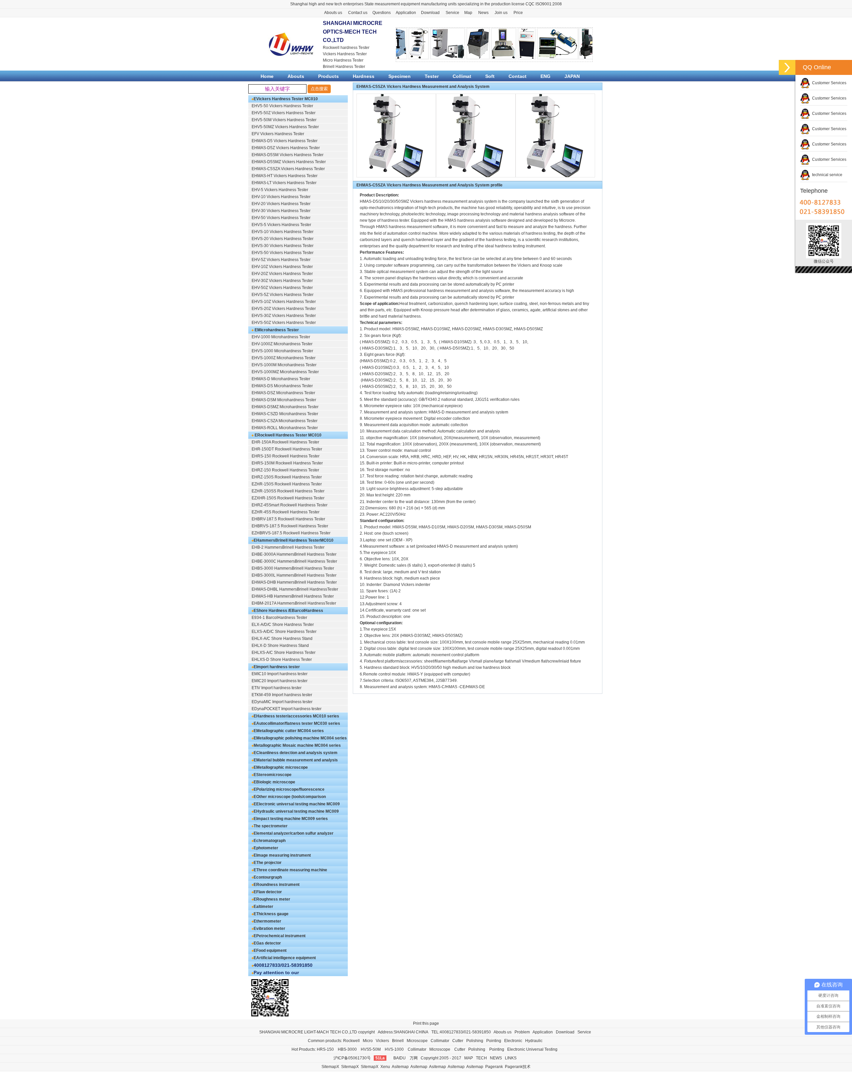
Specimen (399, 76)
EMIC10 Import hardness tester (280, 674)
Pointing (493, 1040)
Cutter (457, 1040)
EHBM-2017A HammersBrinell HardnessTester (294, 603)
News (483, 12)
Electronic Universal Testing (532, 1049)
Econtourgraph (268, 877)
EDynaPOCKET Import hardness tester (286, 708)
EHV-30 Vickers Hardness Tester (281, 210)
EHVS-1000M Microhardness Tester (284, 365)
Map (468, 12)
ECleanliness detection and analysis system (295, 752)
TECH (481, 1058)
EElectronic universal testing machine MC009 (297, 804)
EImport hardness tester (277, 667)
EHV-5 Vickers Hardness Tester (280, 189)
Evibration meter (269, 928)
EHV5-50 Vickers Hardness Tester (282, 106)
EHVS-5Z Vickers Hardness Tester (283, 294)
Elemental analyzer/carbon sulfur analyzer (293, 833)
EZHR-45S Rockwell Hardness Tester (286, 512)
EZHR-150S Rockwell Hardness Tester (287, 484)
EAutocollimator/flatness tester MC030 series (297, 723)
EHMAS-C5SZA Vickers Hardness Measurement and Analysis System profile (429, 185)
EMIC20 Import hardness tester (280, 681)
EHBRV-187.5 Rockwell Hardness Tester (288, 519)
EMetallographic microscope (281, 767)
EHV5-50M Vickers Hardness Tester (284, 120)
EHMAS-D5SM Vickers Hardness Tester (287, 154)
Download (430, 12)
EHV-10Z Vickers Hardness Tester (282, 266)
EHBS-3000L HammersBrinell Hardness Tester (294, 575)
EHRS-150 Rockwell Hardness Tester (286, 456)
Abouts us (333, 12)
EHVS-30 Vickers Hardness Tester (283, 245)
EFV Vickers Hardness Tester (278, 134)
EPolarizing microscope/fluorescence (289, 789)
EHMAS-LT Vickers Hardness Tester (284, 182)
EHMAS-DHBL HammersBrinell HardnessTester (295, 589)
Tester (432, 76)
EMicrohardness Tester (276, 330)
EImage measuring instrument (282, 855)
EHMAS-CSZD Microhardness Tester (285, 413)
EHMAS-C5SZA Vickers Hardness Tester (288, 168)
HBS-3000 (347, 1049)
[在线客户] (787, 67)
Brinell (398, 1040)
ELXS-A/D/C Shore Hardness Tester (284, 631)
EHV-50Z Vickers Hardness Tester (282, 287)
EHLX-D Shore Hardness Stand (280, 645)
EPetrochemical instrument (280, 936)
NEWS (496, 1058)
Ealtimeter (263, 906)
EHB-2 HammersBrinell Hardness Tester (288, 547)
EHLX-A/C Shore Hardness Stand (282, 638)
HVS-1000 (394, 1049)
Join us (501, 12)
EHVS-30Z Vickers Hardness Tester (284, 315)
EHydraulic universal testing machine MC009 (296, 811)
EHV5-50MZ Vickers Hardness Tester (285, 127)
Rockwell (351, 1040)
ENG (545, 76)
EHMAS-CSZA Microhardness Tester (285, 420)
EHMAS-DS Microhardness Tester (282, 386)
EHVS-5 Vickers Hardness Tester (281, 224)
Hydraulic (533, 1040)
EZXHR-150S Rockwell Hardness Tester (288, 498)
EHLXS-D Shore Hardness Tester (282, 659)
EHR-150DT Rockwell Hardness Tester (287, 449)
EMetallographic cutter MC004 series (289, 730)
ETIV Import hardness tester (277, 687)
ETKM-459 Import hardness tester (282, 694)
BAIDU (399, 1058)
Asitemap (400, 1066)
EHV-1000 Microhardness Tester (281, 337)
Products (328, 76)
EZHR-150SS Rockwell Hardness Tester (288, 491)
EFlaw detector (268, 892)
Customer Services (828, 83)
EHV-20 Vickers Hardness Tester (281, 203)
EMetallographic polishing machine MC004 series (300, 738)
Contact (518, 76)
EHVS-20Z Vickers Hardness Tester (284, 308)
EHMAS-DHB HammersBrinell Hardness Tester (294, 582)
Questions (381, 12)
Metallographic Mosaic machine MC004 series (297, 745)
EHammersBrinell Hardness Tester (287, 540)
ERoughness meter (272, 899)
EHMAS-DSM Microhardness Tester (284, 400)
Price (518, 12)
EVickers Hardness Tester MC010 (286, 99)
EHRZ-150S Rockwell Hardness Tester (287, 477)
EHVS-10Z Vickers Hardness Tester (284, 301)
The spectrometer (271, 826)
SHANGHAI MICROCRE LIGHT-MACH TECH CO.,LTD (308, 1032)
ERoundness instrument (277, 884)
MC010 (326, 540)
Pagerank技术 (518, 1066)
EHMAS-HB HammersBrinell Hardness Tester (293, 596)
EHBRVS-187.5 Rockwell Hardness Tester (290, 526)
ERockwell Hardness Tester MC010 (287, 435)
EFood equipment (270, 950)
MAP (468, 1058)
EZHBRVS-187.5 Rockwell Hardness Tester (291, 533)
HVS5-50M (371, 1049)
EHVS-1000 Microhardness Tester (282, 351)
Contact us (357, 12)
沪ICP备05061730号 (352, 1058)
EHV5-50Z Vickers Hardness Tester (284, 113)
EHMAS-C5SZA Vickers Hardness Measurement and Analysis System (423, 86)
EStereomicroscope (273, 774)
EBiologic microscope (274, 782)
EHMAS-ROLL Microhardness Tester (285, 427)
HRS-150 (325, 1049)
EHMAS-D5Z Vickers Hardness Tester (286, 147)
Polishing (474, 1040)
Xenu (385, 1066)
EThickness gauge (271, 914)
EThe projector (268, 862)
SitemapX (330, 1066)
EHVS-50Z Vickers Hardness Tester (284, 322)
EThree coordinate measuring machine (290, 870)
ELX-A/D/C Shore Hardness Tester (283, 624)
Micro (368, 1040)
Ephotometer (266, 848)
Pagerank (494, 1066)
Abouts (296, 76)
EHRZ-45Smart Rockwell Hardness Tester (289, 505)
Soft (490, 76)
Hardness (363, 76)
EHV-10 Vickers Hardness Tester (281, 196)
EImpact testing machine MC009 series (291, 818)
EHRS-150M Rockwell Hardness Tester (287, 463)
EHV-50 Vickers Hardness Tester (281, 217)
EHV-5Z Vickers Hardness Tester (281, 259)
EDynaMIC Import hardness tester (282, 701)
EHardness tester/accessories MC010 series (296, 716)
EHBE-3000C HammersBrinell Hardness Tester (294, 561)
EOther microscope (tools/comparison (290, 796)
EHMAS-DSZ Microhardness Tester (283, 393)
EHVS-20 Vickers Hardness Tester (283, 238)
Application (406, 12)
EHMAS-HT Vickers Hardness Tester (285, 175)
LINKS (511, 1058)
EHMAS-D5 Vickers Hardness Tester (285, 140)
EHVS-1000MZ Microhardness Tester (285, 372)
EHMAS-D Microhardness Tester (281, 379)
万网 (414, 1058)
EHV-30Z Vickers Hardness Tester (282, 280)
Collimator (440, 1040)
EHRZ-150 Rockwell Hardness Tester (285, 470)
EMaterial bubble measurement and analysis (296, 760)
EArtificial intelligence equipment (285, 957)
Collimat (462, 76)
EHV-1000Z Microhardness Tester (282, 344)
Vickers (382, 1040)
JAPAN (572, 76)
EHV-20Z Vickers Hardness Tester (282, 273)
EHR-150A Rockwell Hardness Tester (285, 442)
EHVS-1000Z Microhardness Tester (284, 358)
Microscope (417, 1040)
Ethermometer (267, 921)
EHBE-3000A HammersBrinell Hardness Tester (294, 554)
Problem (522, 1032)
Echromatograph (270, 840)
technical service (826, 174)
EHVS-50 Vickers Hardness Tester (283, 252)
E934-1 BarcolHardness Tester (279, 617)
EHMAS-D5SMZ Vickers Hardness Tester (289, 161)
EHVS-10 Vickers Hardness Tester (283, 231)
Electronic (513, 1040)
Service (452, 12)
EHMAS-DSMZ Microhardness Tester (285, 407)
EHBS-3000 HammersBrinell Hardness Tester (293, 568)
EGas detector (267, 943)
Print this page (426, 1023)
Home (267, 76)
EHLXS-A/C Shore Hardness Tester (284, 652)
